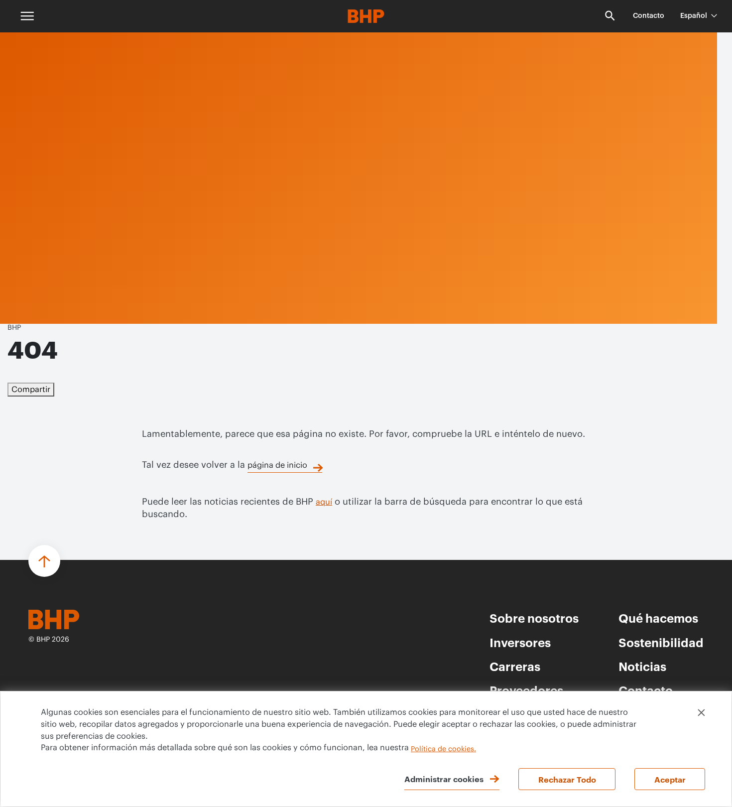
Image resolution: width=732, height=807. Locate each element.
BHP (14, 327)
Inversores (520, 642)
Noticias (642, 666)
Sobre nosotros (534, 618)
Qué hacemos (658, 618)
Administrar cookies (444, 778)
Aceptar (670, 779)
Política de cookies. (443, 749)
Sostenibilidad (661, 642)
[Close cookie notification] (701, 712)
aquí (324, 502)
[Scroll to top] (44, 561)
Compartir (30, 390)
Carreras (514, 666)
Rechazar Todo (567, 779)
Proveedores (526, 690)
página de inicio (277, 465)
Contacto (648, 15)
